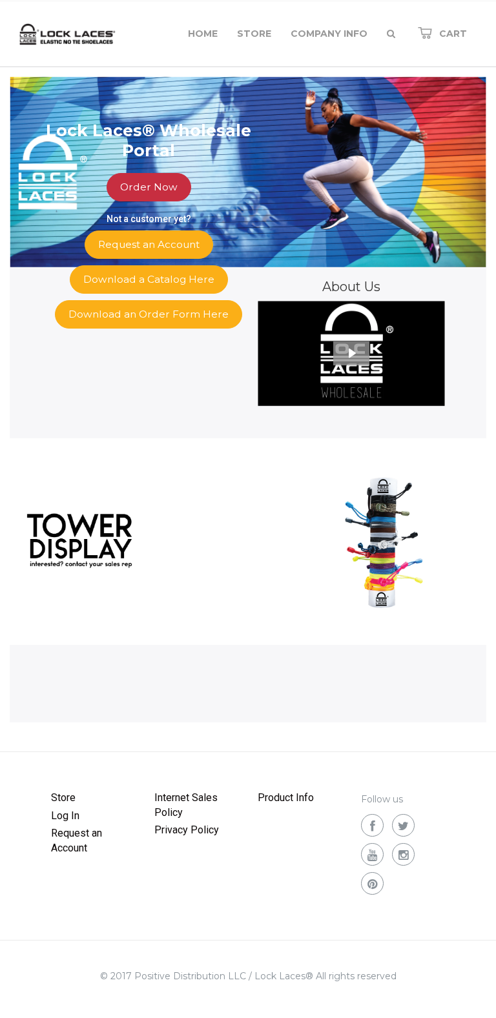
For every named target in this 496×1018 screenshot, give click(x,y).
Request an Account (76, 840)
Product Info (286, 797)
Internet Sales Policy (186, 805)
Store (254, 33)
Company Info (329, 33)
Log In (65, 815)
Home (203, 33)
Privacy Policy (186, 830)
